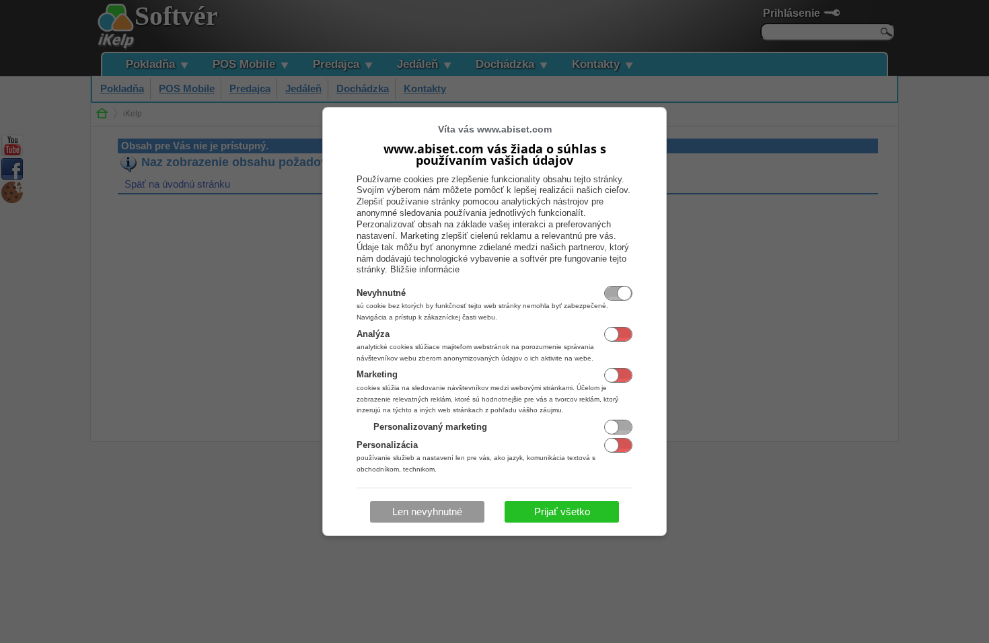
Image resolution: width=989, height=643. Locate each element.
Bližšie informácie (425, 269)
